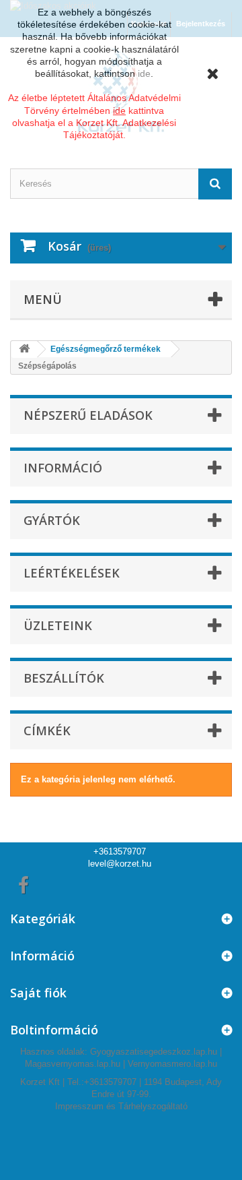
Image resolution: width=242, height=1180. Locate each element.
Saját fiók (38, 993)
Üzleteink (58, 625)
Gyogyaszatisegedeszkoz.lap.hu (153, 1052)
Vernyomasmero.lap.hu (172, 1064)
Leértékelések (72, 573)
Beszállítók (64, 678)
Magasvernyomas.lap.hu (72, 1064)
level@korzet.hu (119, 864)
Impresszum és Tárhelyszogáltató (121, 1106)
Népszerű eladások (88, 415)
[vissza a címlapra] (24, 349)
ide (144, 73)
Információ (63, 468)
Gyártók (52, 520)
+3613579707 (119, 851)
